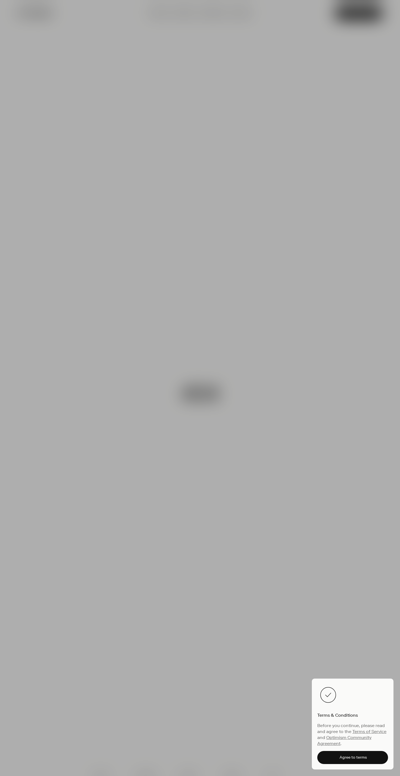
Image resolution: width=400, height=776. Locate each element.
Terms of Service (369, 731)
